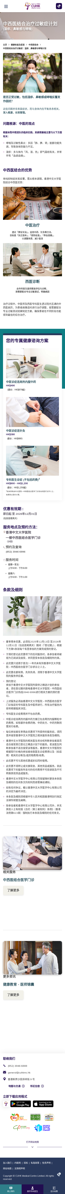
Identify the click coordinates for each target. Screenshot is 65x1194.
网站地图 (7, 1168)
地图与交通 (14, 1086)
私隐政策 (35, 1162)
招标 (26, 1162)
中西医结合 (33, 44)
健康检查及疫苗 (18, 44)
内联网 (17, 1162)
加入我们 (7, 1162)
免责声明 (46, 1162)
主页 (5, 44)
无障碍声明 (19, 1168)
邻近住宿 (35, 1086)
